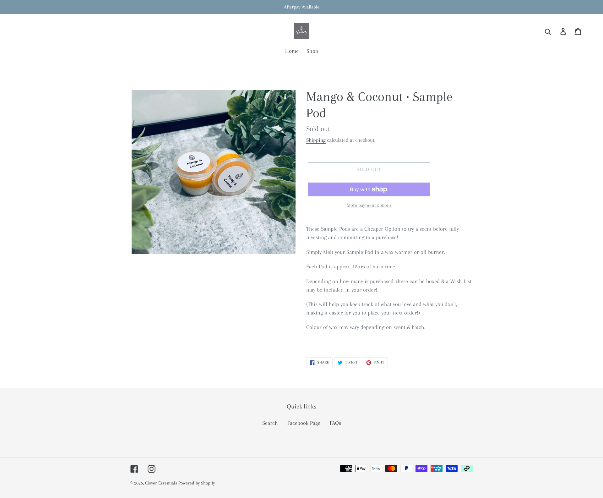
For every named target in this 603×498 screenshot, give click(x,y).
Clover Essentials (161, 482)
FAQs (335, 423)
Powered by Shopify (196, 482)
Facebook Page (303, 423)
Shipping (316, 140)
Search (270, 423)
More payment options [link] (369, 205)
